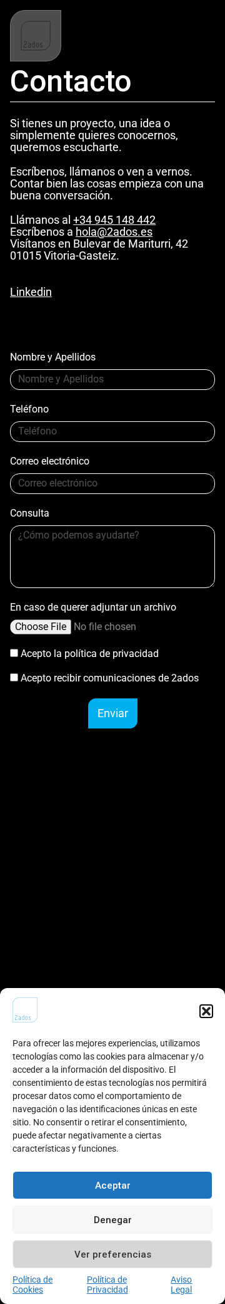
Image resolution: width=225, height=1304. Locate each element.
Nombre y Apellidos (53, 357)
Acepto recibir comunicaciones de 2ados (110, 678)
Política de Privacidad (107, 1285)
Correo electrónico (49, 461)
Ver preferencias (112, 1254)
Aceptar (113, 1185)
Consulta (29, 513)
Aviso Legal (181, 1285)
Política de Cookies (32, 1285)
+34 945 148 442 (114, 219)
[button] (206, 1011)
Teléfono (29, 409)
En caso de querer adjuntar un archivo (93, 607)
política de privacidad (111, 654)
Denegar (113, 1220)
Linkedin (31, 291)
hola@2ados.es (114, 231)
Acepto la (90, 654)
